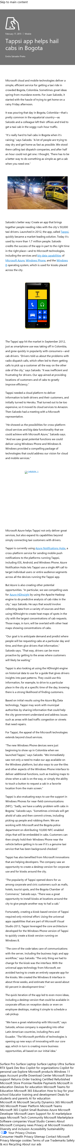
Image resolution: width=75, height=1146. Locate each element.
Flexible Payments (44, 1083)
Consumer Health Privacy (16, 1136)
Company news (23, 1125)
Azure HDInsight (19, 594)
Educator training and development (33, 1094)
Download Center (39, 1075)
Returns (16, 1079)
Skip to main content (14, 2)
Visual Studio (36, 1121)
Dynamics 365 (51, 1102)
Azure (53, 1110)
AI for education (39, 1098)
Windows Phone (36, 260)
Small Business (38, 1110)
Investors (67, 1125)
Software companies (13, 1121)
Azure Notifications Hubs (50, 548)
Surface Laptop (26, 1064)
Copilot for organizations (42, 1068)
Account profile (17, 1075)
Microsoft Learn (24, 1113)
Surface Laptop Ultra (50, 1064)
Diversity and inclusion (15, 1129)
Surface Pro (7, 1064)
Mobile (28, 33)
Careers (51, 1121)
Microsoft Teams (51, 1106)
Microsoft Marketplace (58, 1117)
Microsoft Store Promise (16, 1083)
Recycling (15, 1144)
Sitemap (39, 1136)
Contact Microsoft (58, 1136)
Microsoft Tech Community (25, 1117)
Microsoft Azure (15, 260)
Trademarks (58, 1140)
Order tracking (31, 1079)
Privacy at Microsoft (47, 1125)
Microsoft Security (29, 1102)
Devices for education (28, 1087)
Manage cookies (21, 1140)
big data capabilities (49, 255)
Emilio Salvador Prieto (15, 56)
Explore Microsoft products (35, 1071)
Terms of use (40, 1140)
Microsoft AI (8, 1102)
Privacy (5, 1140)
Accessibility (38, 1129)
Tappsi (65, 231)
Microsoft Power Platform (22, 1106)
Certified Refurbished (56, 1079)
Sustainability (56, 1129)
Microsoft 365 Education (30, 1091)
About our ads (31, 1144)
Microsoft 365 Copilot (14, 1110)
